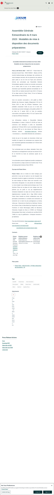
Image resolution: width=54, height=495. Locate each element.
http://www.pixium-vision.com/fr (33, 221)
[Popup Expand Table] (41, 237)
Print (3, 341)
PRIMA (22, 284)
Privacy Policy (4, 489)
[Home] (7, 3)
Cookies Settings (6, 492)
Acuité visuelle (36, 284)
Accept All (38, 492)
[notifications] (49, 3)
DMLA (14, 287)
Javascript (5, 349)
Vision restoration (29, 281)
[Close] (51, 485)
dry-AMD (14, 281)
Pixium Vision (15, 53)
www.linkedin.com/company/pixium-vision (26, 228)
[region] (27, 489)
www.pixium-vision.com (30, 131)
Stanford (19, 287)
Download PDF (6, 343)
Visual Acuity (21, 281)
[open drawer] (52, 3)
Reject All (47, 492)
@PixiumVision (38, 223)
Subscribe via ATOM (7, 347)
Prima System (15, 284)
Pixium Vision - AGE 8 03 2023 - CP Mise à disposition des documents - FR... (13, 311)
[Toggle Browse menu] (49, 8)
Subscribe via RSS (7, 345)
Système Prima (26, 287)
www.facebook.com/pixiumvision (20, 225)
